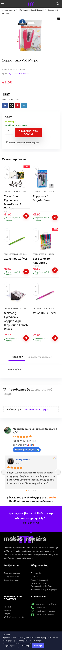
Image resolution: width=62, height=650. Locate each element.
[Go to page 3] (33, 490)
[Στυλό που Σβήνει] (16, 241)
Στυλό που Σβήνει (15, 258)
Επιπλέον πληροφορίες (39, 356)
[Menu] (3, 4)
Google (51, 497)
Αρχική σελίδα (8, 10)
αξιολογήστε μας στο (25, 449)
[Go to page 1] (28, 490)
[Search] (57, 4)
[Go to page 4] (35, 490)
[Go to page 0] (26, 490)
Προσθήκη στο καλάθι (28, 132)
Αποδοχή (38, 646)
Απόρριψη (24, 646)
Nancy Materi (23, 459)
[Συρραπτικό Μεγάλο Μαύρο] (45, 179)
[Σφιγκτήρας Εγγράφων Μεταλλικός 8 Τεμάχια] (16, 179)
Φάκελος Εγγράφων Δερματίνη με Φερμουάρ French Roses (16, 321)
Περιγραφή (17, 356)
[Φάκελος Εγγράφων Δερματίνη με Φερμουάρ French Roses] (16, 295)
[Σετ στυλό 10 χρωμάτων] (45, 241)
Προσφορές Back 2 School (31, 10)
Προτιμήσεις (10, 646)
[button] (58, 19)
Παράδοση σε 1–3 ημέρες (36, 409)
